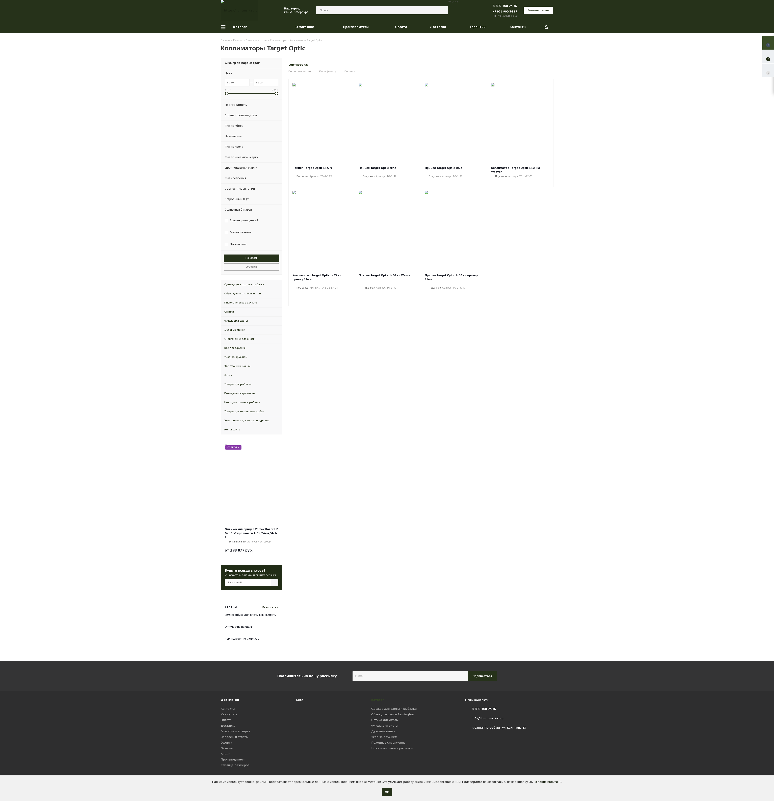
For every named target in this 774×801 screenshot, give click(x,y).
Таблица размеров (235, 765)
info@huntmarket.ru (488, 718)
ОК (387, 792)
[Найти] (443, 10)
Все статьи (270, 607)
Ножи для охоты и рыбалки (392, 748)
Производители (232, 759)
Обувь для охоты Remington (392, 714)
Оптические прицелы (239, 627)
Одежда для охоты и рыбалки (394, 709)
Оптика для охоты (384, 720)
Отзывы (227, 748)
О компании (230, 700)
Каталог (377, 700)
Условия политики (547, 782)
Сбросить (252, 266)
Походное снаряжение (388, 742)
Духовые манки (383, 731)
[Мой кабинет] (546, 27)
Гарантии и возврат (235, 731)
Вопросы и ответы (234, 737)
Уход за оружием (384, 737)
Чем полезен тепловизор (242, 638)
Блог (299, 700)
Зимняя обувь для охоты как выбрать (250, 615)
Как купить (229, 714)
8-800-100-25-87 (505, 6)
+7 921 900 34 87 (505, 11)
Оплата (226, 720)
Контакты (228, 709)
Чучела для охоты (384, 725)
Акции (225, 754)
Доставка (228, 725)
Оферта (226, 742)
